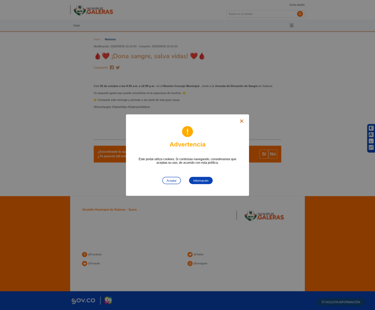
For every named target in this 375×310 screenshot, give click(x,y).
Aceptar (172, 180)
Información (200, 180)
